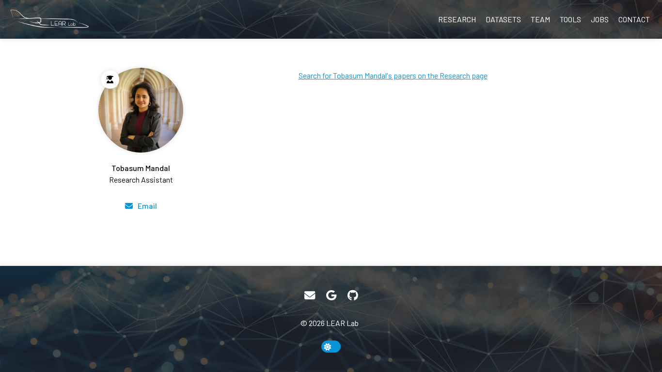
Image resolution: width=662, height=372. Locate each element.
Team (540, 19)
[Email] (309, 295)
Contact (634, 19)
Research (457, 19)
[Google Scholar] (331, 295)
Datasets (503, 19)
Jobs (600, 19)
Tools (570, 19)
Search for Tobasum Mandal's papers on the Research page (393, 75)
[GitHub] (353, 295)
